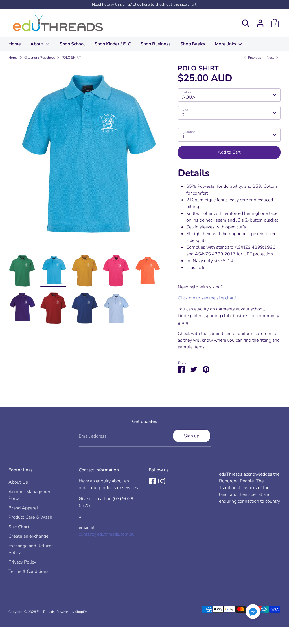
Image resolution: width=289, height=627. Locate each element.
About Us (18, 482)
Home (14, 44)
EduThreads (46, 612)
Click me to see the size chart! (207, 298)
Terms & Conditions (28, 571)
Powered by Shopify (71, 612)
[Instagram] (161, 481)
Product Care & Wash (30, 517)
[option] (84, 159)
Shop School (72, 44)
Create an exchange (28, 536)
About (37, 44)
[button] (253, 612)
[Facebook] (152, 481)
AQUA (189, 97)
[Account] (260, 23)
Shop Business (156, 44)
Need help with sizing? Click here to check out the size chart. (144, 4)
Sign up (191, 436)
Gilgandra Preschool (39, 57)
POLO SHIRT (71, 57)
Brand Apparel (23, 508)
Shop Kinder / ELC (113, 44)
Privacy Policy (22, 562)
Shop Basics (192, 44)
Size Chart (18, 527)
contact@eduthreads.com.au (107, 534)
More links (226, 44)
